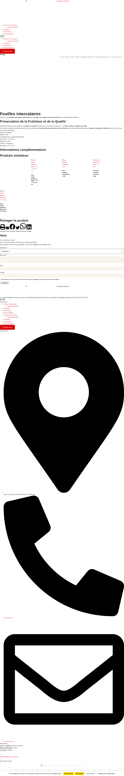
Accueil (62, 57)
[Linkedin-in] (2, 54)
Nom (2, 265)
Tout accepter (68, 773)
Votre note (3, 247)
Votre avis (3, 255)
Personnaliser (90, 773)
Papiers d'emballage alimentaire (85, 57)
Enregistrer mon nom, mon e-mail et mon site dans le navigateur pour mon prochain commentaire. (30, 279)
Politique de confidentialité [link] (106, 773)
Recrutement (7, 31)
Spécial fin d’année (12, 27)
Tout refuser (79, 773)
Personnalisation (8, 34)
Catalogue (7, 29)
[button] (62, 36)
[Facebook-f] (0, 54)
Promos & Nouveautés (10, 25)
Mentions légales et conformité (9, 756)
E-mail (2, 272)
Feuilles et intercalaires (102, 57)
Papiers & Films (69, 57)
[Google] (4, 54)
